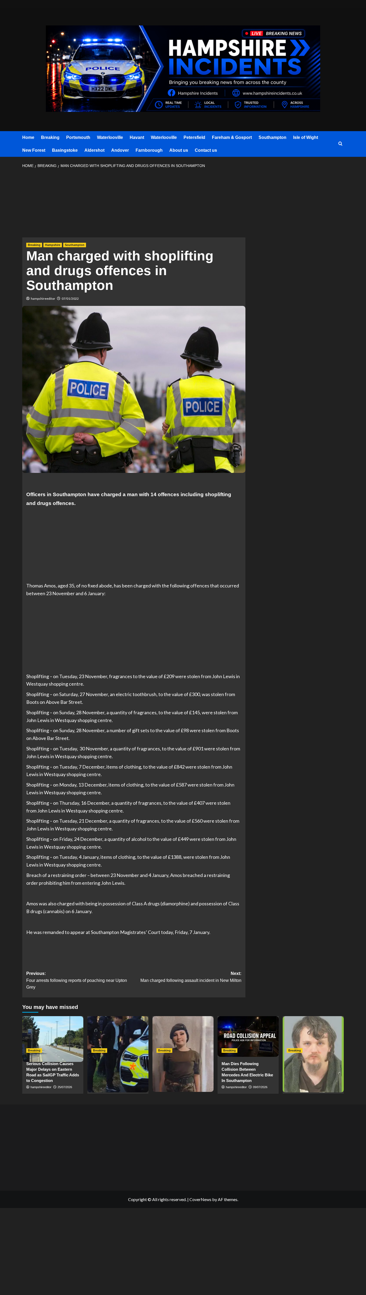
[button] (340, 143)
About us (178, 150)
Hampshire (52, 244)
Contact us (206, 150)
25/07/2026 (65, 1087)
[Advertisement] (133, 204)
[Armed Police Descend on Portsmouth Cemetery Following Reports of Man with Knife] (117, 1036)
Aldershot (94, 150)
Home (28, 137)
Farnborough (149, 150)
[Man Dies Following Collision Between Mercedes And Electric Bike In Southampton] (248, 1036)
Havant (137, 137)
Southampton (272, 137)
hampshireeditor (43, 299)
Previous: (76, 980)
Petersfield (194, 137)
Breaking (50, 137)
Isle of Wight (305, 137)
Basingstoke (65, 150)
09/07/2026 (260, 1087)
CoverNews (200, 1199)
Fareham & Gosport (232, 137)
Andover (120, 150)
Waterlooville (110, 137)
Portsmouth (78, 137)
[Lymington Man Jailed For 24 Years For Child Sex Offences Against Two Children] (313, 1036)
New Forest (33, 150)
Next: (190, 977)
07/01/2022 (70, 299)
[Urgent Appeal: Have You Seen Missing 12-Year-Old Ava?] (183, 1036)
